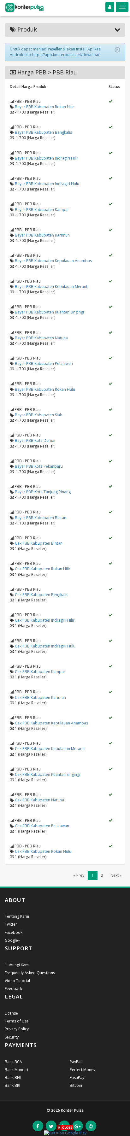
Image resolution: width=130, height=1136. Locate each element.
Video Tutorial (17, 980)
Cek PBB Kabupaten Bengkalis (41, 594)
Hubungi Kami (17, 965)
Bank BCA (13, 1061)
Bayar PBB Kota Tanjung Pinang (43, 492)
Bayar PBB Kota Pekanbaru (39, 466)
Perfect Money (82, 1069)
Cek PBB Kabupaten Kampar (40, 671)
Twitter (11, 924)
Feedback (13, 988)
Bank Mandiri (16, 1069)
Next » (115, 875)
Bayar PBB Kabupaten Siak (38, 415)
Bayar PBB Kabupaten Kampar (42, 209)
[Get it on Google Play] (65, 1132)
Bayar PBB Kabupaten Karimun (42, 235)
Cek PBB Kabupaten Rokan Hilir (42, 568)
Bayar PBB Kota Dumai (35, 440)
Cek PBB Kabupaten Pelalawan (42, 826)
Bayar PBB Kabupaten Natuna (41, 338)
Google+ (12, 940)
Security (12, 1037)
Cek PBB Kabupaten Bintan (38, 543)
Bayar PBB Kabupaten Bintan (40, 517)
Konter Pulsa (72, 1110)
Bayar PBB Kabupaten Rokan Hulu (45, 389)
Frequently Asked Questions (30, 972)
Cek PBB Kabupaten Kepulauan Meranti (50, 748)
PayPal (75, 1061)
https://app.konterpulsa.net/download (66, 54)
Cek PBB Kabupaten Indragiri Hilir (44, 620)
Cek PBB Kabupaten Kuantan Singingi (47, 774)
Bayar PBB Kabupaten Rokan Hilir (44, 106)
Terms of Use (17, 1021)
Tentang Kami (17, 916)
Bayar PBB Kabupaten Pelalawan (44, 363)
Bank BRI (12, 1085)
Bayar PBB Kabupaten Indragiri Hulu (47, 183)
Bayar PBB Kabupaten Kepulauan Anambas (53, 260)
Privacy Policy (17, 1029)
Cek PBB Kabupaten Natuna (39, 800)
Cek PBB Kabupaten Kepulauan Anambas (51, 723)
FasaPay (77, 1077)
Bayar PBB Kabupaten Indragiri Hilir (46, 158)
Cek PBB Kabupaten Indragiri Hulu (45, 646)
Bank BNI (13, 1077)
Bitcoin (76, 1085)
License (11, 1013)
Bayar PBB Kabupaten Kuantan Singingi (49, 312)
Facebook (13, 932)
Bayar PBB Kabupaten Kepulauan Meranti (51, 286)
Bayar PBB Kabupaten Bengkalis (43, 132)
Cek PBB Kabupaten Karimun (40, 697)
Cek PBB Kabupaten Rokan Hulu (43, 851)
